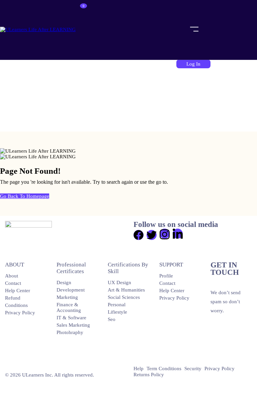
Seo (111, 319)
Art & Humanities (126, 290)
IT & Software (71, 317)
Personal (116, 304)
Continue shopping (98, 41)
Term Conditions (164, 368)
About (11, 275)
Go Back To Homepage (24, 196)
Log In (193, 64)
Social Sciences (124, 297)
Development (71, 290)
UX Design (119, 282)
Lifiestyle (117, 312)
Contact (13, 283)
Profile (166, 275)
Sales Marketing (73, 325)
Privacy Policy (20, 312)
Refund (12, 298)
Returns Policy (149, 374)
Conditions (16, 305)
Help (139, 368)
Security (192, 368)
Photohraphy (70, 332)
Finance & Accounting (69, 307)
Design (64, 282)
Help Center (17, 290)
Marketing (67, 297)
